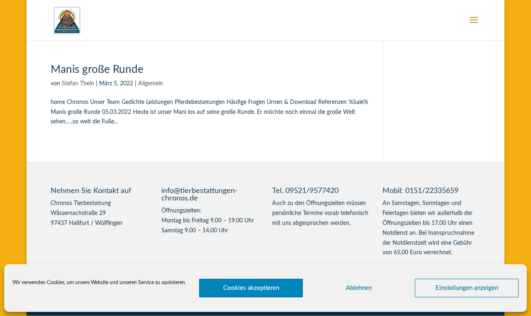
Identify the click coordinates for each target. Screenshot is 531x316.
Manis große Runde (97, 69)
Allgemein (150, 84)
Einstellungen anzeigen (467, 288)
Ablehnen (359, 288)
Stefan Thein (78, 84)
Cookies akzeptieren (251, 288)
